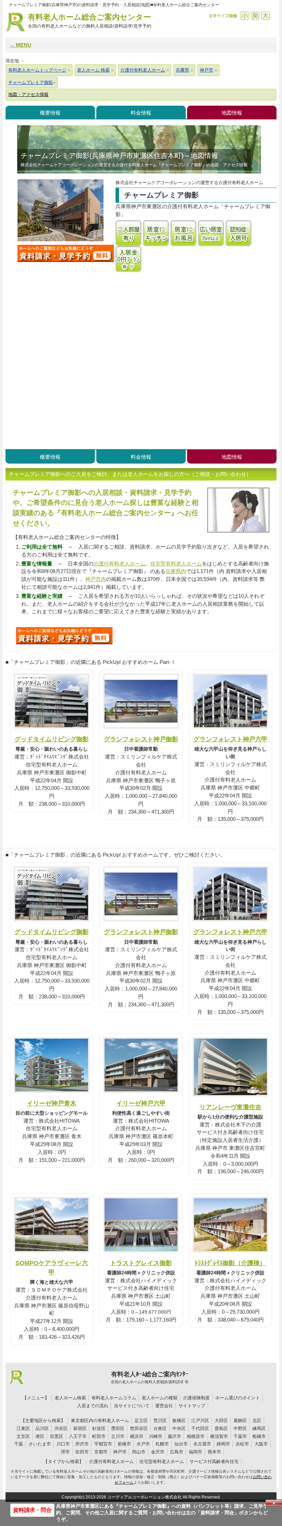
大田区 (221, 1420)
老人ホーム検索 (70, 1397)
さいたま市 (40, 1443)
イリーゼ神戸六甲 (141, 1103)
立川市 (117, 1436)
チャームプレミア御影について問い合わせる (66, 253)
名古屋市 (202, 1443)
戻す (255, 15)
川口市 (63, 1443)
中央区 (179, 1428)
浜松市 (242, 1443)
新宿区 (80, 1428)
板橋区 (179, 1420)
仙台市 (181, 1443)
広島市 (176, 1451)
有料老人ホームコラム (113, 1397)
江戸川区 (200, 1420)
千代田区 (200, 1428)
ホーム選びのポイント (237, 1397)
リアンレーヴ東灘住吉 (230, 1107)
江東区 (23, 1428)
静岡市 (223, 1443)
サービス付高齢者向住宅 (214, 1461)
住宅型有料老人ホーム (176, 563)
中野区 (240, 1428)
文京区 (23, 1436)
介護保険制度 (196, 1397)
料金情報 (141, 113)
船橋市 (259, 1436)
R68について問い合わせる (64, 635)
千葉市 (240, 1436)
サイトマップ (191, 1405)
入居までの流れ (92, 1405)
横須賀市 (219, 1436)
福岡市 (195, 1451)
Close (273, 1502)
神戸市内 (95, 579)
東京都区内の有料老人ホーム (100, 1420)
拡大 (265, 15)
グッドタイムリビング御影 (51, 739)
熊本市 (214, 1451)
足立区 (141, 1420)
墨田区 (117, 1428)
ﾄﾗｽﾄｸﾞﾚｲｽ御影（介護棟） (230, 1263)
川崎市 (155, 1436)
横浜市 (136, 1436)
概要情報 (50, 113)
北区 (256, 1420)
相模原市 (196, 1436)
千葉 (18, 1443)
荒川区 (160, 1420)
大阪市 (261, 1443)
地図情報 (231, 113)
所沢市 (82, 1443)
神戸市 (120, 1451)
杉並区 (99, 1428)
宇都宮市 (103, 1443)
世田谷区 (139, 1428)
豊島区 (221, 1428)
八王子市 (78, 1436)
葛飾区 (240, 1420)
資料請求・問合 (32, 1510)
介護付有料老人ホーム (119, 563)
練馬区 (259, 1428)
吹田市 (82, 1451)
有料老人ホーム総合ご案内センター (89, 21)
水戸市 (143, 1443)
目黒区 (56, 1436)
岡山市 (138, 1451)
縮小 (244, 15)
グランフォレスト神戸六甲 (230, 739)
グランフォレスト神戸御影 (141, 739)
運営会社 (164, 1405)
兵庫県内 (175, 571)
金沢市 (157, 1451)
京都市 (101, 1451)
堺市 (65, 1451)
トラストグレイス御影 (141, 1263)
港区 (39, 1436)
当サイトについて (132, 1405)
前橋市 (124, 1443)
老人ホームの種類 (159, 1397)
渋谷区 (61, 1428)
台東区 (160, 1428)
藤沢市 (174, 1436)
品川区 (42, 1428)
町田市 (99, 1436)
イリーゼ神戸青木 (51, 1103)
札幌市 (162, 1443)
